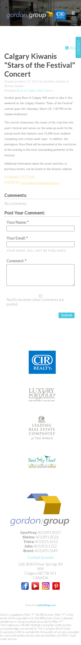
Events (48, 90)
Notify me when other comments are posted (35, 301)
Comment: (15, 260)
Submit (66, 315)
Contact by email (40, 557)
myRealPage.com (46, 605)
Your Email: (16, 238)
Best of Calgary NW (30, 90)
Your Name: (16, 222)
